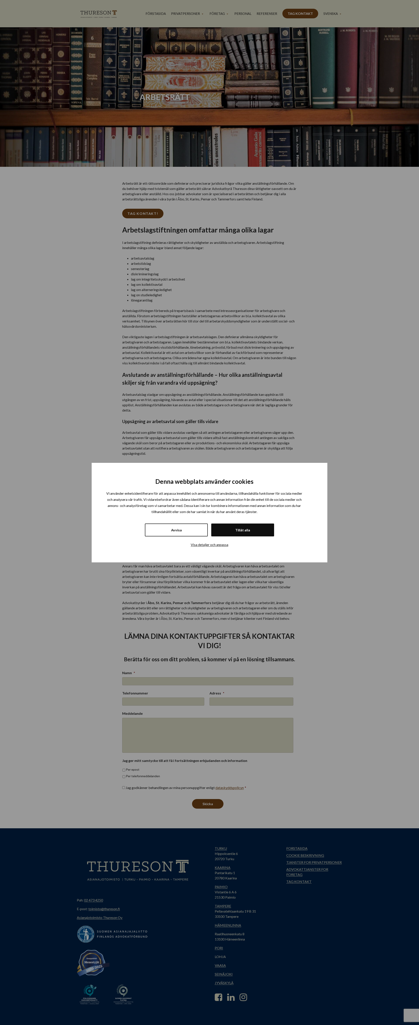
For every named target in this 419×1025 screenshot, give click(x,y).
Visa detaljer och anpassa (209, 545)
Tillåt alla (242, 530)
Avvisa (176, 530)
